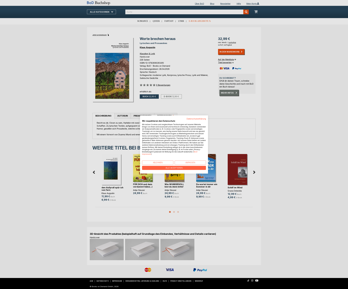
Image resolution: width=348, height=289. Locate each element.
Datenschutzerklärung (196, 119)
